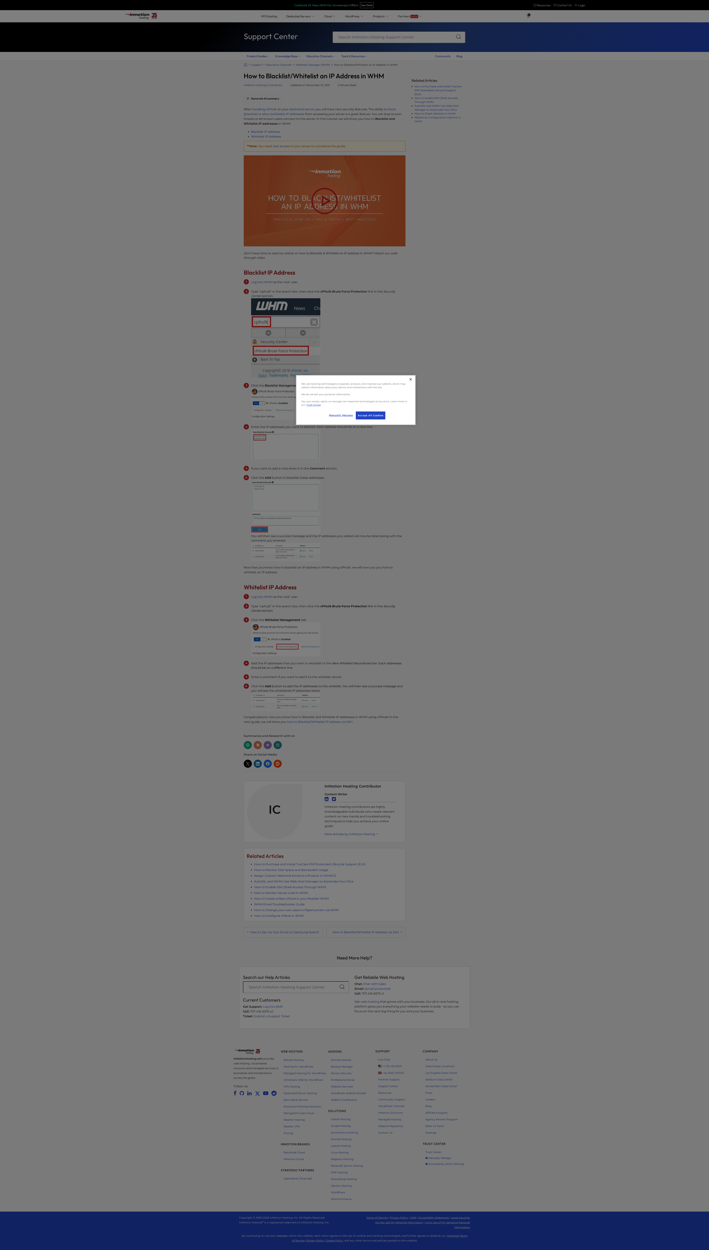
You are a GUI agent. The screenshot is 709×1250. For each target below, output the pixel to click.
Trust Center (313, 405)
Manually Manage (341, 415)
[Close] (411, 379)
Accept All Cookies (370, 415)
